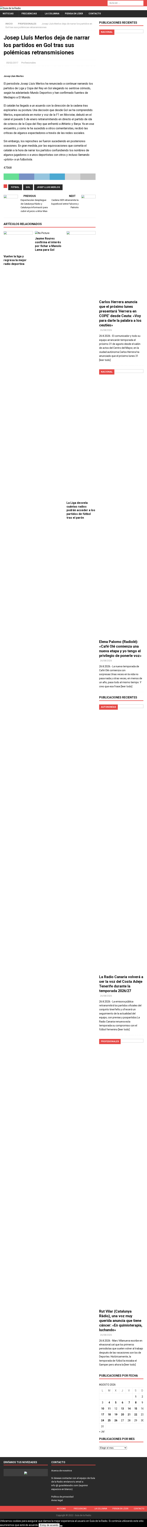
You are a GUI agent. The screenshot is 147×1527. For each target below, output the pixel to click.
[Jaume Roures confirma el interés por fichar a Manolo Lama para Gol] (49, 233)
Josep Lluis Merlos (48, 187)
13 (122, 1408)
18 (109, 1414)
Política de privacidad (62, 1496)
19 (115, 1414)
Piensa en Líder (74, 13)
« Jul (101, 1431)
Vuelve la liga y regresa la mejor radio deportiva (15, 260)
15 (135, 1408)
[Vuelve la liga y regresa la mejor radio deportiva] (18, 242)
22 (135, 1414)
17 (102, 1414)
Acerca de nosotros (61, 1470)
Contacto (95, 13)
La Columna (52, 13)
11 (109, 1408)
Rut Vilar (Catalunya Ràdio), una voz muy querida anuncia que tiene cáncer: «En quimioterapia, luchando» (120, 1320)
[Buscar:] (125, 2)
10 (102, 1408)
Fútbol (15, 187)
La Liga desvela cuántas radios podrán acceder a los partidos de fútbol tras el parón (81, 510)
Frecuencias (29, 13)
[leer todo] (105, 360)
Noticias (8, 13)
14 (129, 1408)
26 (115, 1420)
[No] (61, 1525)
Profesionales (28, 62)
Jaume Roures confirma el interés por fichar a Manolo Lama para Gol (48, 244)
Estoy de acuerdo (49, 1525)
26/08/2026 (106, 330)
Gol (28, 187)
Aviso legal (57, 1500)
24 (102, 1420)
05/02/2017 (12, 62)
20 (122, 1414)
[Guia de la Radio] (10, 8)
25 (109, 1420)
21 (129, 1414)
